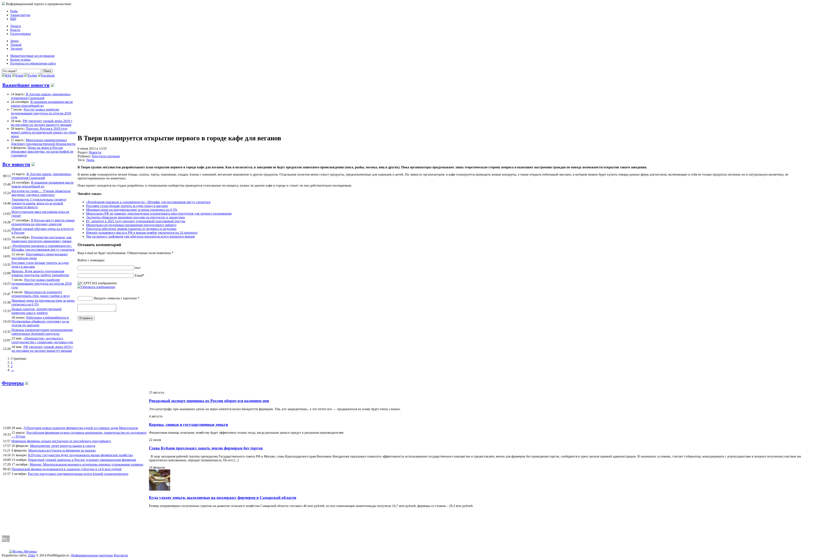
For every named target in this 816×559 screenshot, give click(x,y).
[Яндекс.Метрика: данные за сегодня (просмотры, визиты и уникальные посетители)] (23, 551)
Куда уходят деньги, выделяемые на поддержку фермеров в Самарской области (222, 497)
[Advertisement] (105, 521)
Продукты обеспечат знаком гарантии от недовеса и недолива (131, 229)
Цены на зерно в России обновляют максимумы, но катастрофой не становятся (42, 151)
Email (19, 75)
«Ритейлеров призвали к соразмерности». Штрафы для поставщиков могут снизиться (148, 202)
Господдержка (20, 33)
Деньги (15, 26)
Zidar (31, 555)
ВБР (13, 19)
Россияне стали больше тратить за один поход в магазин (127, 206)
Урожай (15, 44)
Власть (15, 30)
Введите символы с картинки (115, 298)
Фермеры (13, 383)
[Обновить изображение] (96, 287)
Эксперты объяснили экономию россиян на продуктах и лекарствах (135, 217)
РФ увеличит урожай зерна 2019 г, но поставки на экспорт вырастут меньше (42, 123)
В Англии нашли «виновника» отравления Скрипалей (41, 96)
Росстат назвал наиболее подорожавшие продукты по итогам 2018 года (41, 113)
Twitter (32, 75)
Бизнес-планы (20, 59)
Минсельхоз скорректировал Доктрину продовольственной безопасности (43, 142)
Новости (95, 152)
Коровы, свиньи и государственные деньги (188, 424)
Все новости (16, 164)
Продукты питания (106, 156)
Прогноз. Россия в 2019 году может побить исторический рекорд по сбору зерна (43, 132)
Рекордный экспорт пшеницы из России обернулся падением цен (209, 400)
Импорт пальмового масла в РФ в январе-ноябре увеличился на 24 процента (141, 232)
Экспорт (16, 48)
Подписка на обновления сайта (33, 63)
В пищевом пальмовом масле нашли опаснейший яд (42, 103)
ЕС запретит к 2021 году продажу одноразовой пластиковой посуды (135, 221)
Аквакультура (20, 15)
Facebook (48, 75)
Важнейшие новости (26, 85)
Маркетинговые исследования (32, 56)
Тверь (90, 160)
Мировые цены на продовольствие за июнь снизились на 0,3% (131, 209)
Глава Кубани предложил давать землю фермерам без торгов (206, 448)
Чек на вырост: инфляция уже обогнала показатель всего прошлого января (140, 236)
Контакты (121, 555)
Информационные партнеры (92, 555)
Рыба (14, 11)
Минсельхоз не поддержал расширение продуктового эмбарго (131, 225)
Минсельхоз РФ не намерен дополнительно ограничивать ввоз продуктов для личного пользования (158, 213)
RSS (8, 75)
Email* (139, 275)
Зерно (14, 41)
